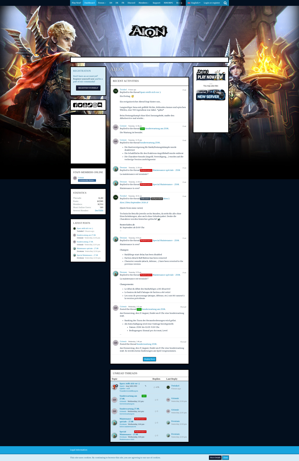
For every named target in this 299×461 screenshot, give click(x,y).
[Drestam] (115, 171)
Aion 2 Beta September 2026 (133, 202)
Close (225, 458)
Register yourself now (83, 79)
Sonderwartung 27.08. (85, 242)
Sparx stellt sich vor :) (85, 228)
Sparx (122, 386)
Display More (149, 359)
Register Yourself (88, 88)
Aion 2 (166, 198)
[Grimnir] (115, 129)
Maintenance (140, 419)
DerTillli (99, 210)
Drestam (80, 251)
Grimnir (81, 178)
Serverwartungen (127, 404)
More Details (215, 458)
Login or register (212, 3)
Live (144, 396)
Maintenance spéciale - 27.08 (87, 248)
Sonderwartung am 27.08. (86, 235)
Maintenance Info (127, 439)
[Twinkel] (115, 104)
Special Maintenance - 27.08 (87, 255)
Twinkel (80, 231)
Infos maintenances (128, 427)
